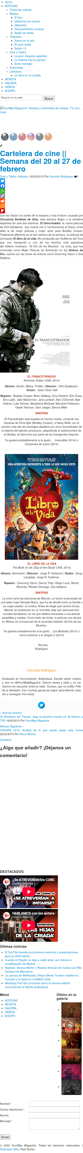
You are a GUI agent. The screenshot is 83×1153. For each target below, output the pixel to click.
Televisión (16, 37)
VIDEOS (10, 87)
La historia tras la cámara (30, 60)
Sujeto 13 (20, 48)
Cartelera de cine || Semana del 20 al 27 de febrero (40, 161)
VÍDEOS (10, 1012)
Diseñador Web (9, 1149)
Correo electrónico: (12, 1109)
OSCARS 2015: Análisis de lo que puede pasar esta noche (41, 730)
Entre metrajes (23, 64)
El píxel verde (22, 44)
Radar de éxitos (24, 33)
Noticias (23, 176)
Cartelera (5, 740)
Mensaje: (6, 1121)
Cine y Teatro (18, 52)
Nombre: (6, 1104)
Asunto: (4, 1115)
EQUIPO (10, 91)
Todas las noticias (20, 10)
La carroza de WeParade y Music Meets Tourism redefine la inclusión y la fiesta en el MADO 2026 (41, 977)
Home (8, 2)
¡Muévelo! (20, 25)
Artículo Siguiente (12, 726)
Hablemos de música (27, 21)
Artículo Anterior (11, 713)
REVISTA (10, 79)
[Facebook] (41, 185)
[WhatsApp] (41, 190)
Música (14, 13)
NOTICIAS (11, 6)
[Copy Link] (41, 195)
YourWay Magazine (37, 720)
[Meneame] (41, 205)
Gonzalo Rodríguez (61, 176)
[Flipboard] (41, 210)
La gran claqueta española (30, 56)
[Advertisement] (31, 120)
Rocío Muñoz (28, 734)
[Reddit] (41, 200)
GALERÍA (10, 1008)
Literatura (15, 71)
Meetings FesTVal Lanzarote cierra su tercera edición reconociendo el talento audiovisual (37, 985)
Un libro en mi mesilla (27, 75)
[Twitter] (41, 180)
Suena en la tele (24, 40)
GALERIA (10, 83)
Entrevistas (16, 67)
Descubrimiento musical (29, 29)
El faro (18, 17)
